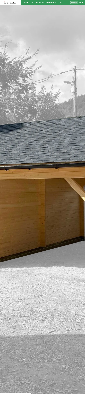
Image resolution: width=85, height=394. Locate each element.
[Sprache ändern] (82, 2)
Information (41, 2)
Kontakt (60, 2)
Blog (56, 2)
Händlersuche (74, 2)
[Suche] (80, 2)
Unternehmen (49, 2)
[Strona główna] (9, 2)
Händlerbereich (34, 2)
